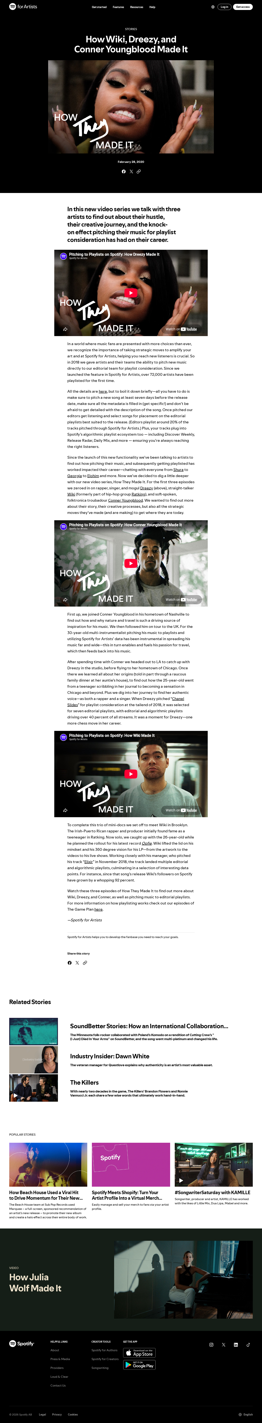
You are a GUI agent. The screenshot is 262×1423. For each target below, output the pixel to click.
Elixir (88, 861)
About (54, 1350)
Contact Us (58, 1385)
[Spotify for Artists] (23, 7)
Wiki (71, 494)
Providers (56, 1368)
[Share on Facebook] (123, 171)
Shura (178, 469)
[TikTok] (248, 1344)
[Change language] (213, 7)
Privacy (57, 1414)
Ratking (138, 494)
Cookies (73, 1414)
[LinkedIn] (236, 1344)
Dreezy (146, 488)
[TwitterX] (223, 1344)
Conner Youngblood (125, 500)
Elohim (93, 475)
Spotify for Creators (105, 1359)
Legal (42, 1414)
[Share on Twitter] (131, 171)
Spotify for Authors (104, 1350)
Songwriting (100, 1368)
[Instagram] (211, 1344)
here (103, 391)
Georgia (74, 475)
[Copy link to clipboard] (138, 171)
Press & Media (60, 1359)
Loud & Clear (59, 1376)
